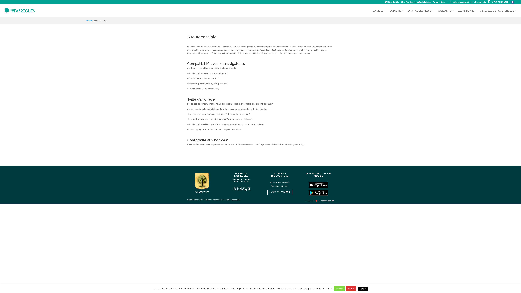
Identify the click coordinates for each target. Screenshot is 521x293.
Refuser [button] (351, 288)
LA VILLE (378, 11)
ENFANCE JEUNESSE (419, 11)
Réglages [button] (363, 289)
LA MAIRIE (395, 11)
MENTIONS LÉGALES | (196, 200)
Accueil (89, 20)
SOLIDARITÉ (444, 11)
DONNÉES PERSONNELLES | (216, 200)
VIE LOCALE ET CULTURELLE (497, 11)
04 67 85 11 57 (243, 188)
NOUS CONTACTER (280, 192)
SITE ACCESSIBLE (233, 200)
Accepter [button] (339, 288)
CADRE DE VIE (466, 11)
